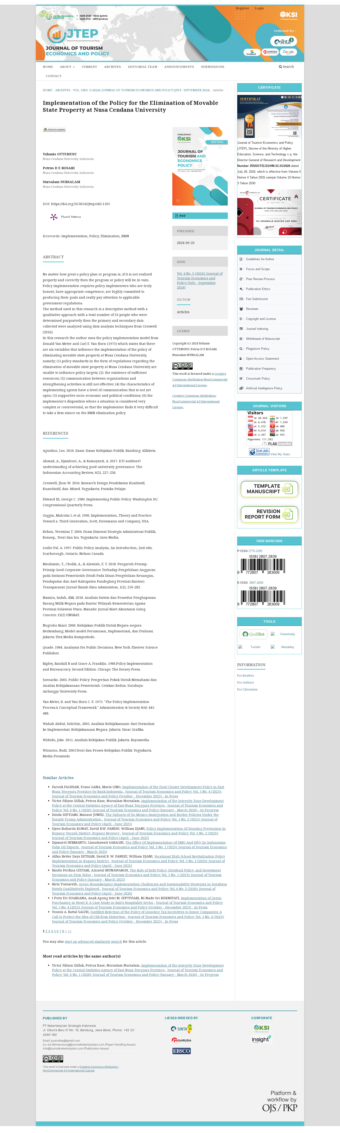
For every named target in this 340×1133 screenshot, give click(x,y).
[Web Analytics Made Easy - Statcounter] (259, 454)
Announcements (179, 67)
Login (259, 8)
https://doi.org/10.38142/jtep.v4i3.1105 (80, 204)
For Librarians (247, 689)
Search (288, 66)
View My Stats (280, 454)
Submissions (212, 67)
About (66, 67)
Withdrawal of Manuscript (263, 338)
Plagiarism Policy (257, 348)
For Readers (245, 675)
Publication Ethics (258, 289)
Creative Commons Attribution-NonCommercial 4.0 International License (199, 379)
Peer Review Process (260, 279)
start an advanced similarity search (93, 941)
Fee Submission (257, 299)
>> (69, 931)
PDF (182, 216)
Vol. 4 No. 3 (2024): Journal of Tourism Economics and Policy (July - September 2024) (141, 90)
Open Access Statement (262, 358)
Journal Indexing (257, 329)
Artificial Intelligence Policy (264, 388)
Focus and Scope (258, 269)
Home (48, 67)
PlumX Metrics (71, 217)
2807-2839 (256, 582)
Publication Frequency (261, 368)
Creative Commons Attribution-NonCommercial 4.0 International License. (195, 401)
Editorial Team (142, 67)
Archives (112, 67)
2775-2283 (255, 551)
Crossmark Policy (258, 378)
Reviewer (252, 309)
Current (89, 67)
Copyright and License (261, 319)
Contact (54, 76)
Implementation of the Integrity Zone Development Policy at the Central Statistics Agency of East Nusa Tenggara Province (138, 803)
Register (242, 8)
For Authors (245, 682)
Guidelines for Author (260, 259)
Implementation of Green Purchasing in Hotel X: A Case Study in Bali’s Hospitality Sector (137, 900)
